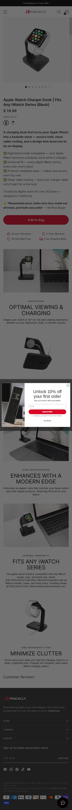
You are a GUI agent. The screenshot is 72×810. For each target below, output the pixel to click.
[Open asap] (62, 802)
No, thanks (47, 421)
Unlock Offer (47, 412)
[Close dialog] (68, 385)
